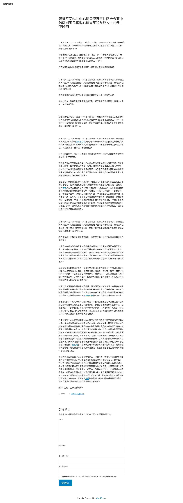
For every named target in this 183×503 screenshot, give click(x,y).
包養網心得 (80, 142)
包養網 (75, 345)
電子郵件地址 (64, 456)
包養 (64, 188)
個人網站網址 (63, 466)
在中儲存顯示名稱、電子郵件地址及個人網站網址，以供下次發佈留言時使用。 (89, 476)
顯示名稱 (62, 445)
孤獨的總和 (8, 4)
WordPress (101, 498)
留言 (61, 419)
